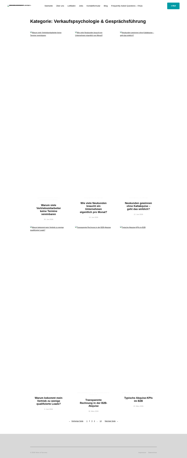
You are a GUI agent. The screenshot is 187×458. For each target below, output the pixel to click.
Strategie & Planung (93, 198)
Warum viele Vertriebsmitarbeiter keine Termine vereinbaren (48, 210)
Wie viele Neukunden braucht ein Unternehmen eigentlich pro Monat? (93, 208)
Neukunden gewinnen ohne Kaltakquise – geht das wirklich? (138, 206)
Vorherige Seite (76, 421)
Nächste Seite (111, 421)
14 (101, 421)
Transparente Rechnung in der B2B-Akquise (93, 402)
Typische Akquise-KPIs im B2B (138, 399)
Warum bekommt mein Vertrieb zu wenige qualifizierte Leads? (48, 400)
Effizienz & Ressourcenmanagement (138, 392)
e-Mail (173, 6)
